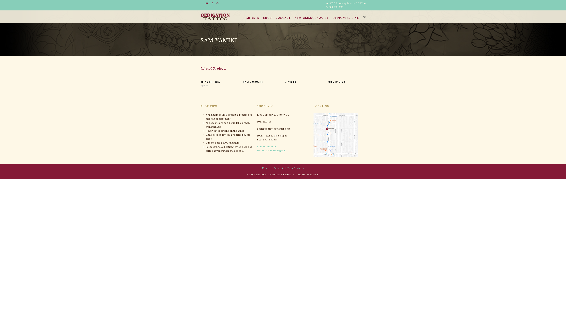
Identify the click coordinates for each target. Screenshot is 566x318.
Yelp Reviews (296, 168)
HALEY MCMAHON (254, 82)
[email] (207, 3)
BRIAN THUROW (210, 82)
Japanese (204, 86)
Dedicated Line (346, 17)
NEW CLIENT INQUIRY (312, 17)
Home (265, 168)
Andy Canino (336, 82)
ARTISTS (252, 17)
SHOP (267, 17)
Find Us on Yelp (266, 146)
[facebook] (212, 3)
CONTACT (283, 17)
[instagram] (217, 3)
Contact (278, 168)
